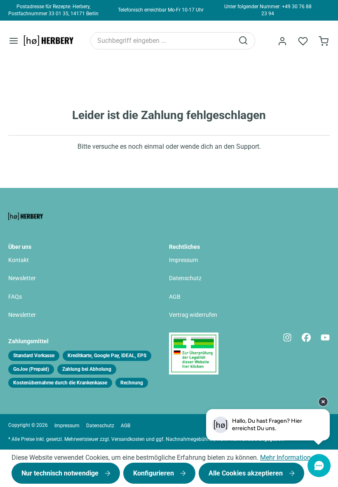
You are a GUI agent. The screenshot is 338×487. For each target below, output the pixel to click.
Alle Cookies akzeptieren (246, 473)
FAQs (15, 296)
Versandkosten (128, 439)
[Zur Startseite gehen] (48, 41)
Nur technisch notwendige (60, 473)
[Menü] (13, 41)
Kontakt (18, 260)
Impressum (183, 260)
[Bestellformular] (323, 41)
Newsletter (22, 278)
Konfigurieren (154, 473)
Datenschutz (185, 278)
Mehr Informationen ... (292, 457)
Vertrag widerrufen (193, 314)
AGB (175, 296)
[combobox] (162, 41)
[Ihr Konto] (282, 41)
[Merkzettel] (303, 41)
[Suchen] (244, 41)
